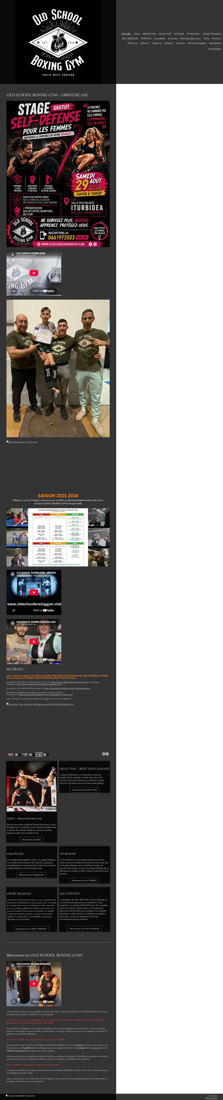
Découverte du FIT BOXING (84, 880)
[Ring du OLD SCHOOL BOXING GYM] (24, 754)
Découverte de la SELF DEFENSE (84, 928)
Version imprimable (16, 1095)
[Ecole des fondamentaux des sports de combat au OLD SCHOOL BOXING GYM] (58, 727)
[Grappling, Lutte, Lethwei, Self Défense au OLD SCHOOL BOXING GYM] (31, 754)
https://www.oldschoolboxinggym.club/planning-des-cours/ (46, 694)
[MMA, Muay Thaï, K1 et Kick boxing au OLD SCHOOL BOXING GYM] (17, 754)
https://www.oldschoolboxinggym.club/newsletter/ (67, 688)
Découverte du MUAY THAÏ (84, 789)
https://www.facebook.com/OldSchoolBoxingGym (39, 684)
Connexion (212, 1095)
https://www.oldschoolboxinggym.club (68, 682)
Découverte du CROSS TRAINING (31, 928)
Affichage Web (211, 1098)
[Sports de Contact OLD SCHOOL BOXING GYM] (58, 465)
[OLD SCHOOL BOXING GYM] (10, 754)
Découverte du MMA (31, 839)
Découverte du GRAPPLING (31, 874)
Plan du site (30, 1095)
